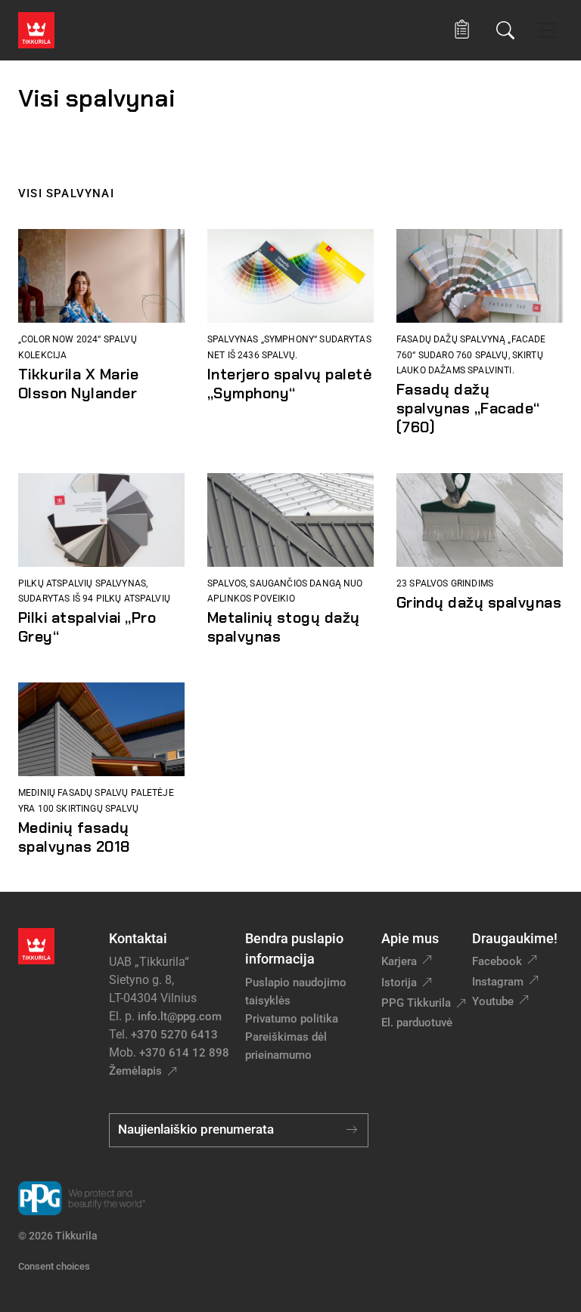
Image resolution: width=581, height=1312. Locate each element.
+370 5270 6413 (174, 1034)
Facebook (497, 961)
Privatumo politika (291, 1019)
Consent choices (54, 1266)
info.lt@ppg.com (180, 1016)
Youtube (493, 1001)
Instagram (498, 982)
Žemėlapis (135, 1071)
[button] (462, 30)
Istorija (399, 982)
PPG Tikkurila (416, 1003)
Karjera (399, 961)
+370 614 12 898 (184, 1053)
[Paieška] (505, 30)
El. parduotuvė (416, 1022)
